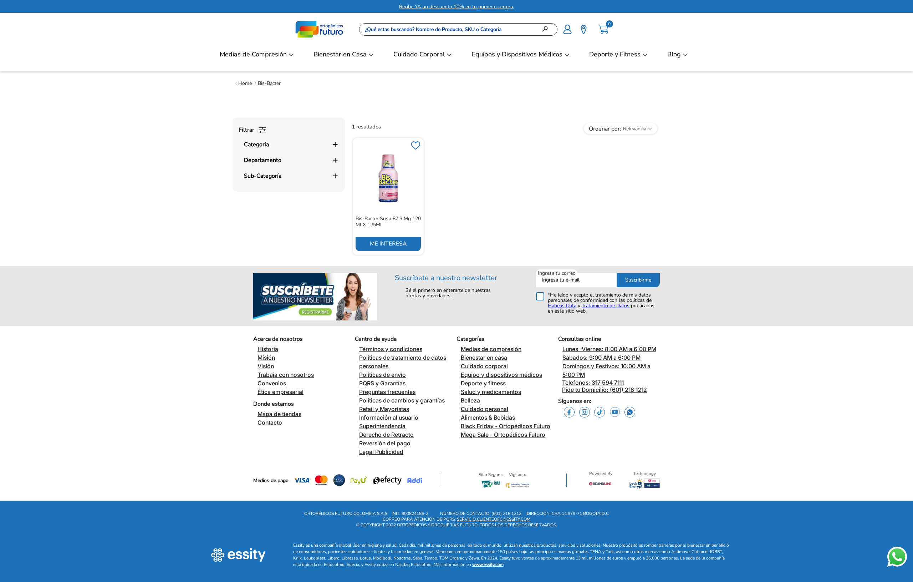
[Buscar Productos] (547, 29)
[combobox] (458, 29)
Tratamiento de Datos (605, 305)
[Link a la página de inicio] (243, 83)
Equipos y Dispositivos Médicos (516, 54)
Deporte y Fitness (615, 54)
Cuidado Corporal (419, 54)
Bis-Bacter (269, 83)
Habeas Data (562, 305)
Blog (674, 54)
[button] (567, 29)
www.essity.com (488, 564)
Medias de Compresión (253, 54)
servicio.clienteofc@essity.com (493, 519)
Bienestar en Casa (340, 54)
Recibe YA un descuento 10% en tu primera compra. (456, 6)
